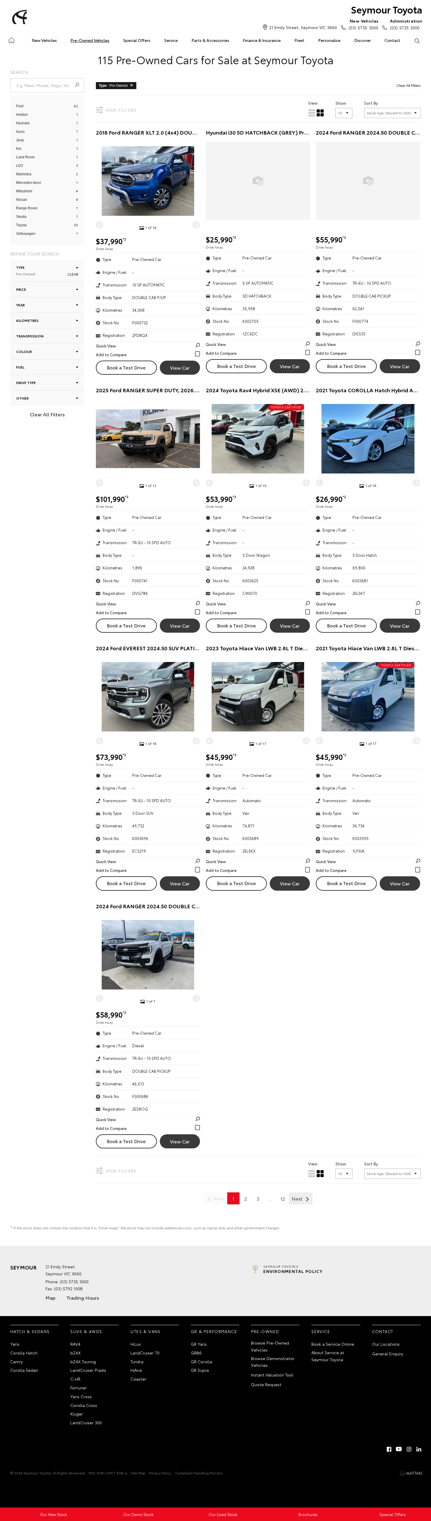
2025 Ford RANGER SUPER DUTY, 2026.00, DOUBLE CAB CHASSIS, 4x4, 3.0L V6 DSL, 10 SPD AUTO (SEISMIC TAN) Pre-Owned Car (148, 390)
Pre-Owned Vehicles (89, 40)
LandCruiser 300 (86, 1422)
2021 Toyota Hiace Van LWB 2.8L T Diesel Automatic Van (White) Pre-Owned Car (368, 648)
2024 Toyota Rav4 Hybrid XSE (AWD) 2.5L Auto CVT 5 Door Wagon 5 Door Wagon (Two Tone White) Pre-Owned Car (258, 390)
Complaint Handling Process (199, 1472)
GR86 (196, 1353)
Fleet (299, 40)
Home (11, 39)
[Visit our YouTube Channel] (399, 1449)
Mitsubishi (24, 191)
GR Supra (200, 1370)
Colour (24, 351)
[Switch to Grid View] (320, 112)
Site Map (138, 1472)
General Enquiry (387, 1354)
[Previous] (99, 225)
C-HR (75, 1379)
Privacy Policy (160, 1472)
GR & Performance (214, 1331)
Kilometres (27, 320)
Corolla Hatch (24, 1353)
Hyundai (23, 123)
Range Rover (27, 208)
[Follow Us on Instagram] (409, 1449)
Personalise (329, 40)
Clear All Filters (47, 414)
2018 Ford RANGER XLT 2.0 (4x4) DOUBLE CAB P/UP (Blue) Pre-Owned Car (148, 132)
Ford (19, 106)
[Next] (196, 225)
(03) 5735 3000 (363, 24)
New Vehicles (44, 40)
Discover (362, 40)
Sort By (371, 103)
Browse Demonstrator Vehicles (272, 1361)
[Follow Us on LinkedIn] (419, 1449)
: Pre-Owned (113, 86)
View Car (180, 367)
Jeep (20, 140)
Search (417, 40)
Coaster (138, 1379)
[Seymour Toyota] (18, 17)
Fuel (20, 366)
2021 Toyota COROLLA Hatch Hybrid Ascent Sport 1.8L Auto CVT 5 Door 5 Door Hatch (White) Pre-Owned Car (368, 390)
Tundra (136, 1361)
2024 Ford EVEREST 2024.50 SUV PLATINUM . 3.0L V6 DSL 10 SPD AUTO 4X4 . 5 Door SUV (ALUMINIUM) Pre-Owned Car (148, 648)
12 (282, 1198)
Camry (16, 1361)
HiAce (136, 1370)
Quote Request (266, 1384)
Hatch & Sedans (30, 1331)
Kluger (76, 1414)
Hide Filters (121, 110)
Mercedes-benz (28, 183)
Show (340, 103)
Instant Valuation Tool (272, 1375)
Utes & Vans (145, 1331)
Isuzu (20, 132)
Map (50, 1297)
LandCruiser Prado (88, 1370)
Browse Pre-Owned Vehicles (270, 1346)
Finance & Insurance (262, 40)
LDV (19, 166)
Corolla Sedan (24, 1370)
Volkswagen (25, 234)
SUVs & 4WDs (86, 1331)
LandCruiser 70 (144, 1353)
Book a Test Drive (126, 367)
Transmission (30, 335)
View (313, 103)
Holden (22, 115)
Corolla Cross (83, 1405)
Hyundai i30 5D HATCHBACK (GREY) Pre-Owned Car (258, 132)
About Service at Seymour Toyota (327, 1355)
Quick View (106, 345)
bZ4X (75, 1353)
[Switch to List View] (311, 112)
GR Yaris (199, 1344)
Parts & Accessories (210, 40)
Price (21, 289)
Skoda (21, 217)
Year (20, 304)
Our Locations (386, 1344)
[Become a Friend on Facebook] (389, 1449)
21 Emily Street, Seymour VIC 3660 (303, 27)
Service (171, 40)
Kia (18, 149)
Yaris (14, 1344)
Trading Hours (83, 1297)
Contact (392, 40)
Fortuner (78, 1388)
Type (25, 270)
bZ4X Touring (83, 1361)
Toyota (21, 225)
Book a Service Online (332, 1344)
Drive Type (26, 382)
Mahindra (23, 174)
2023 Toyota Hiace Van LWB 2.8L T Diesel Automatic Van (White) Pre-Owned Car (258, 648)
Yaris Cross (81, 1396)
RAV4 (75, 1344)
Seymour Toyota (386, 9)
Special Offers (136, 40)
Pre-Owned (265, 1331)
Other (22, 397)
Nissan (21, 200)
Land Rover (25, 157)
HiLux (135, 1344)
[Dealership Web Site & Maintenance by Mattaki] (411, 1473)
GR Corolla (201, 1361)
